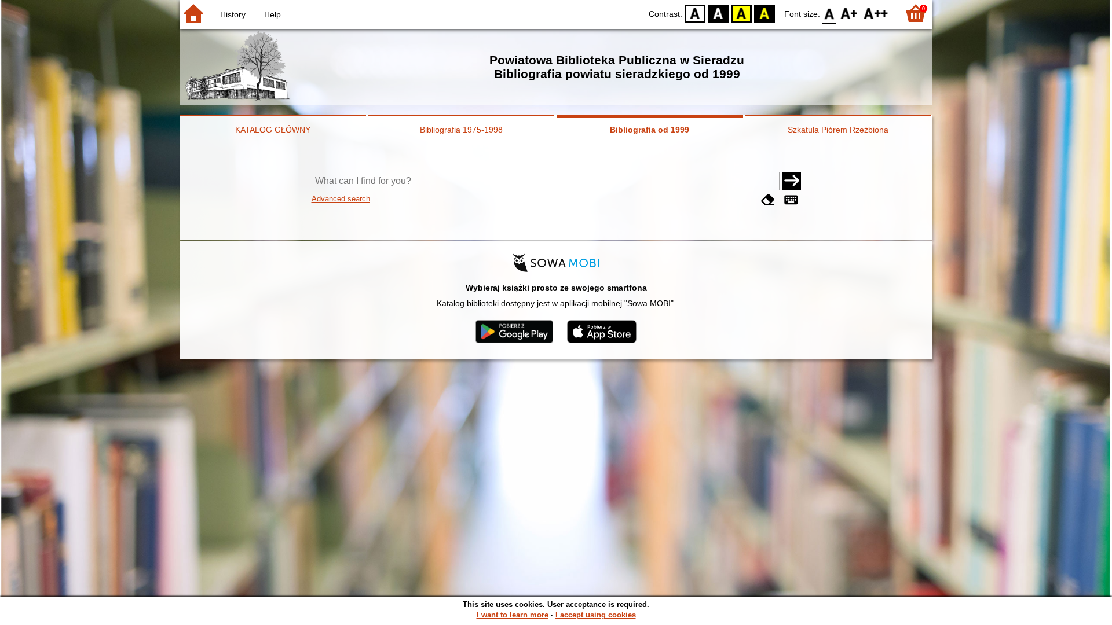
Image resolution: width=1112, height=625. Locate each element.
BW (718, 13)
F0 (829, 13)
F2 (875, 13)
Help (272, 14)
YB (741, 13)
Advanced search (341, 198)
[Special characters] (791, 200)
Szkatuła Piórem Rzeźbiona (838, 129)
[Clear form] (768, 200)
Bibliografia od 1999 (649, 129)
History (233, 14)
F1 (849, 13)
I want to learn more (512, 615)
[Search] (791, 181)
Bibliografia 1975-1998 (461, 129)
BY (764, 13)
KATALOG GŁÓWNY (272, 129)
